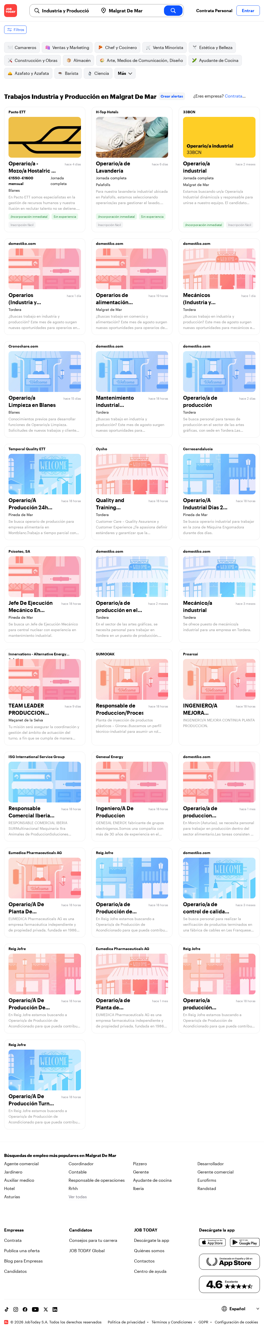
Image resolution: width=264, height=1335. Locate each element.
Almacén (82, 60)
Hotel (9, 1188)
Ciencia (101, 73)
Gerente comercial (215, 1171)
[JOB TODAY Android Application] (245, 1242)
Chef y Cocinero (121, 47)
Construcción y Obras (36, 60)
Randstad (206, 1188)
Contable (78, 1171)
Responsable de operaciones (97, 1180)
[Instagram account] (15, 1309)
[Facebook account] (25, 1309)
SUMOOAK (105, 654)
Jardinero (13, 1171)
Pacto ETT (17, 112)
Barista (71, 73)
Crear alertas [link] (172, 96)
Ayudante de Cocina (218, 60)
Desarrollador (210, 1163)
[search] (173, 10)
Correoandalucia (198, 449)
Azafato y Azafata (32, 73)
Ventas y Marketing (70, 47)
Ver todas (78, 1196)
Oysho (101, 449)
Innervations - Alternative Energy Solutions (37, 655)
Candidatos (15, 1271)
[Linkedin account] (55, 1309)
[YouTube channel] (35, 1309)
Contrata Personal (214, 10)
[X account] (45, 1309)
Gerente (141, 1171)
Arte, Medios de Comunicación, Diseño (145, 60)
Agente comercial (21, 1163)
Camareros (25, 47)
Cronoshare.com (23, 346)
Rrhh (73, 1188)
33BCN (189, 112)
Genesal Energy (109, 756)
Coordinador (81, 1163)
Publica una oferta (22, 1250)
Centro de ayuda (150, 1271)
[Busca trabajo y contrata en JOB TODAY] (10, 10)
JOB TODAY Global (87, 1250)
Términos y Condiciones (172, 1322)
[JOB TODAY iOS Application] (212, 1242)
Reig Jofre (104, 852)
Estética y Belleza (216, 47)
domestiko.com (22, 243)
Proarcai (190, 654)
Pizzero (140, 1163)
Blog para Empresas (23, 1260)
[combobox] (68, 10)
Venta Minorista (168, 47)
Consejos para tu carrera (93, 1240)
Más (122, 73)
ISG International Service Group (37, 756)
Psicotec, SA (19, 551)
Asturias (12, 1196)
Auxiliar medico (19, 1180)
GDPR (203, 1322)
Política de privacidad (126, 1322)
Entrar (248, 10)
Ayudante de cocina (152, 1180)
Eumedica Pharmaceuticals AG (35, 852)
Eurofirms (206, 1180)
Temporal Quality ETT (27, 449)
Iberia (138, 1188)
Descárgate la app (151, 1240)
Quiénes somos (149, 1250)
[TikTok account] (6, 1309)
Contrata (13, 1240)
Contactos (144, 1260)
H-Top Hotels (107, 112)
